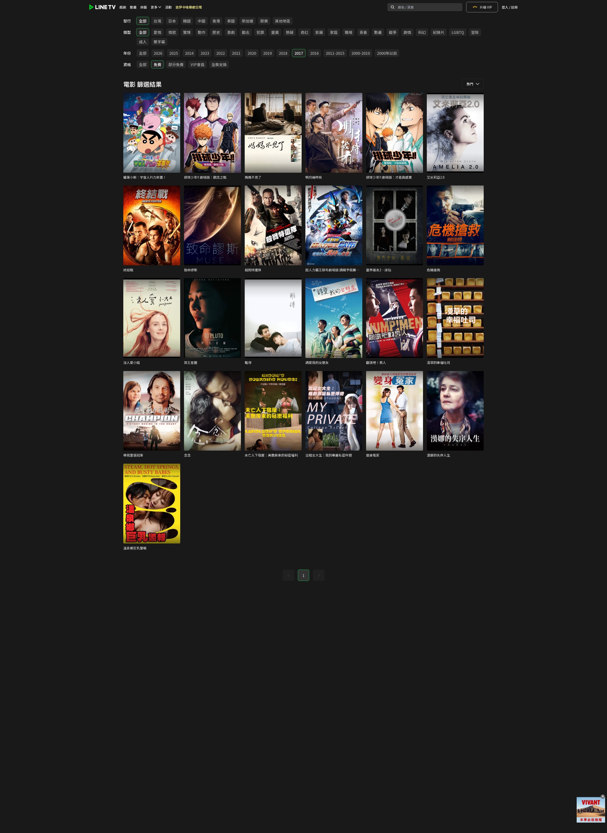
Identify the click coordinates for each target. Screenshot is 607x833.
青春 (363, 32)
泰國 (231, 21)
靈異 (275, 32)
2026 (158, 53)
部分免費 (176, 64)
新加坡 (247, 21)
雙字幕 (159, 42)
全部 (143, 21)
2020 (252, 53)
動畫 (133, 7)
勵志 (245, 32)
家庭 (334, 32)
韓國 (187, 21)
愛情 (157, 32)
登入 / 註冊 (510, 7)
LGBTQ (457, 32)
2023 (205, 53)
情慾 (172, 32)
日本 (172, 21)
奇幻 (304, 32)
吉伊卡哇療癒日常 (188, 7)
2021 (236, 53)
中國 (201, 21)
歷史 (216, 32)
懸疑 (290, 32)
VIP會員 (197, 64)
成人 (143, 42)
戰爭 (392, 32)
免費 (157, 64)
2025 (173, 53)
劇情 (407, 32)
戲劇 (123, 7)
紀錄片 (438, 32)
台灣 (157, 21)
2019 (267, 53)
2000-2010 (360, 53)
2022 (220, 53)
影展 (319, 32)
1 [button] (303, 575)
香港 (216, 21)
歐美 (264, 21)
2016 (314, 53)
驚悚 (187, 32)
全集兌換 (219, 64)
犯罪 (260, 32)
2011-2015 (335, 53)
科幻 (422, 32)
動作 (201, 32)
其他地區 (282, 21)
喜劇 (231, 32)
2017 (298, 53)
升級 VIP (486, 7)
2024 (189, 53)
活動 (168, 7)
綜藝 (143, 7)
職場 (348, 32)
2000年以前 (387, 53)
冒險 (475, 32)
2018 (283, 53)
